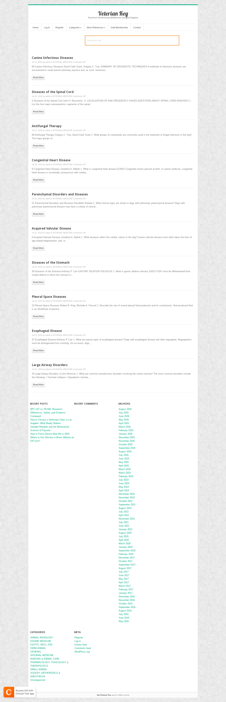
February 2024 (126, 476)
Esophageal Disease (47, 331)
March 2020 (125, 543)
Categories (75, 27)
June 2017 (124, 575)
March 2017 (125, 586)
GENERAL (35, 651)
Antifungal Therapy (46, 126)
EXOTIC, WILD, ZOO (41, 644)
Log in (78, 641)
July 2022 (124, 511)
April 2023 (124, 490)
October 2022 (125, 501)
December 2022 (127, 494)
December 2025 (127, 437)
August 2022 (125, 508)
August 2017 (125, 568)
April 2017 (124, 582)
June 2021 (124, 525)
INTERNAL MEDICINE (62, 62)
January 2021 (125, 529)
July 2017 (124, 571)
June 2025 (124, 458)
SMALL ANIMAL (38, 669)
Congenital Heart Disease (51, 160)
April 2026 (124, 423)
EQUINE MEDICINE (40, 641)
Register (59, 27)
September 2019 (127, 550)
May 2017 (124, 579)
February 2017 (126, 589)
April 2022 (124, 515)
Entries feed (81, 644)
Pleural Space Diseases (49, 296)
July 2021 (124, 522)
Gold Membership (119, 27)
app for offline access (113, 695)
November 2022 (127, 497)
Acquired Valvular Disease (51, 228)
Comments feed (83, 648)
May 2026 (124, 419)
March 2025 (125, 469)
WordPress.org (82, 651)
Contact (137, 27)
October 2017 (125, 561)
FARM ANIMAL (38, 648)
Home (35, 27)
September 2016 (127, 607)
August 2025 (125, 451)
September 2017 (127, 564)
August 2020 (125, 533)
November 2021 (127, 518)
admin (47, 62)
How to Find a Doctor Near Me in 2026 (49, 434)
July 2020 (124, 536)
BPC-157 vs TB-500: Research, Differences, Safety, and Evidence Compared (47, 412)
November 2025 (127, 441)
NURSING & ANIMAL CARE (44, 658)
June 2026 (124, 416)
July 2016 (124, 614)
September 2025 (127, 448)
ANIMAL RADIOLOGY (41, 637)
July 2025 (124, 455)
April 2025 (124, 465)
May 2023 (124, 487)
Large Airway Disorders (50, 365)
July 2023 (124, 479)
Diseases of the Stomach (51, 262)
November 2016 (127, 600)
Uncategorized (37, 680)
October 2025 (125, 444)
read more (38, 77)
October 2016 (125, 603)
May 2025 (124, 462)
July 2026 (124, 412)
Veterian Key (113, 13)
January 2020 (125, 547)
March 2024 (125, 472)
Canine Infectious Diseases (52, 58)
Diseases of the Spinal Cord (53, 92)
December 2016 (127, 596)
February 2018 (126, 554)
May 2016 (124, 621)
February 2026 (126, 430)
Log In (47, 27)
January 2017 (125, 593)
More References (96, 27)
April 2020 (124, 540)
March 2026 (125, 426)
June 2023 (124, 483)
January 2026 (125, 434)
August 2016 (125, 610)
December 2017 (127, 557)
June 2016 (124, 617)
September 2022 (127, 504)
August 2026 (125, 409)
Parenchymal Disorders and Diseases (60, 194)
